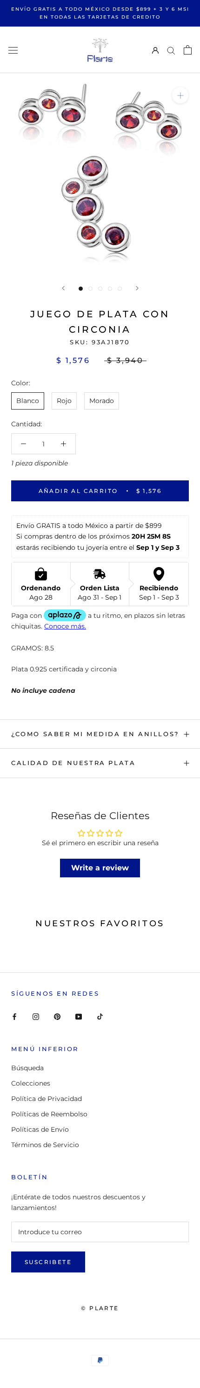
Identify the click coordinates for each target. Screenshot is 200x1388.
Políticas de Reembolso (49, 1114)
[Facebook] (14, 1016)
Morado (101, 401)
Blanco (27, 401)
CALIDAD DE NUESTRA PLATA (73, 762)
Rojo (64, 401)
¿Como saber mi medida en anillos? (95, 734)
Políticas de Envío (40, 1129)
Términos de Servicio (45, 1145)
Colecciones (30, 1083)
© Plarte (100, 1308)
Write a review (100, 867)
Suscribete (48, 1261)
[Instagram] (36, 1016)
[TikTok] (100, 1016)
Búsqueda (27, 1068)
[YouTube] (78, 1016)
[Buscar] (171, 50)
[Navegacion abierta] (13, 49)
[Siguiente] (137, 288)
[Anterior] (63, 288)
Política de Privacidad (46, 1098)
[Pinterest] (57, 1016)
